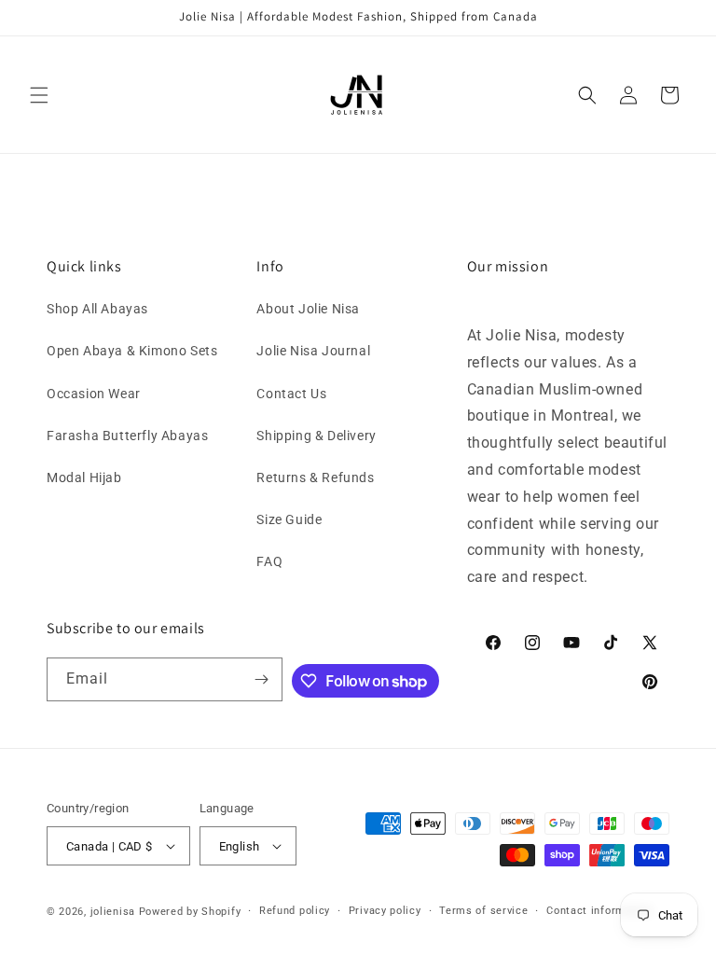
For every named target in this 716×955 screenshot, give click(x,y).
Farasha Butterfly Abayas (127, 435)
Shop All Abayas (97, 308)
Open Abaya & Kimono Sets (132, 350)
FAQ (269, 561)
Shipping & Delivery (316, 435)
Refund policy (294, 911)
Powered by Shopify (190, 912)
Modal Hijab (84, 477)
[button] (39, 95)
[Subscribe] (261, 679)
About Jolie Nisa (308, 308)
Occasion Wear (94, 393)
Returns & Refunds (315, 477)
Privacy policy (385, 911)
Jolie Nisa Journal (313, 350)
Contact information (599, 911)
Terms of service (483, 911)
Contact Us (291, 393)
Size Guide (289, 519)
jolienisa (112, 912)
